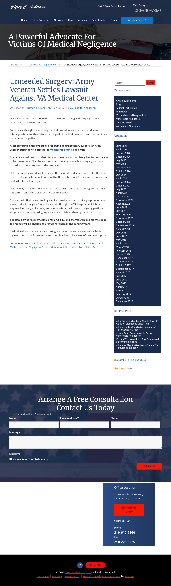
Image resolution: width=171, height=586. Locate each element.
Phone (114, 418)
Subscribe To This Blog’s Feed (131, 359)
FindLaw (129, 576)
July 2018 (121, 232)
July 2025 (121, 160)
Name (12, 418)
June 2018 (121, 236)
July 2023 (121, 189)
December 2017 (124, 258)
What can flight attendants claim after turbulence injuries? (137, 346)
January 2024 (123, 182)
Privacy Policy (72, 576)
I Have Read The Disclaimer (30, 459)
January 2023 (123, 196)
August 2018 (123, 229)
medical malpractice (62, 149)
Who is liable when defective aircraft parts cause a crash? (136, 328)
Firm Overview (41, 20)
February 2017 (123, 294)
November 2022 (124, 200)
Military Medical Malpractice (131, 115)
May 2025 (121, 164)
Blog (70, 20)
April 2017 (121, 287)
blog (118, 104)
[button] (168, 566)
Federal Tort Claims (126, 108)
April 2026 (121, 149)
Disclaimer (15, 453)
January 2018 (123, 254)
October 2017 (123, 265)
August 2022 (123, 204)
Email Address (69, 418)
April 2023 (121, 193)
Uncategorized (124, 122)
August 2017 (123, 272)
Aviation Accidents (126, 101)
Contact (114, 20)
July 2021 (121, 211)
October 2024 (123, 171)
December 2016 (124, 301)
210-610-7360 (148, 10)
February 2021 (123, 214)
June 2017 (121, 279)
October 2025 (123, 157)
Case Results (98, 20)
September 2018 (125, 225)
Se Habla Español (137, 20)
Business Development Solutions (102, 576)
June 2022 (121, 207)
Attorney (58, 20)
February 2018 (123, 251)
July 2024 (121, 175)
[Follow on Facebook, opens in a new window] (80, 565)
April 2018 (121, 243)
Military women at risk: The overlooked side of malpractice (137, 340)
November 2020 (124, 218)
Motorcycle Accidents (128, 119)
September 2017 (125, 269)
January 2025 (123, 167)
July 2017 (121, 276)
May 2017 (121, 283)
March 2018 (122, 247)
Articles (82, 20)
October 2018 (123, 222)
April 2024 (121, 178)
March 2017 (122, 290)
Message (14, 432)
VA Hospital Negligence (83, 107)
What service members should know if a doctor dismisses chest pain (137, 322)
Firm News (121, 111)
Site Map (57, 576)
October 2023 (123, 185)
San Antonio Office (129, 509)
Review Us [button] (95, 565)
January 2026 (123, 153)
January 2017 (123, 298)
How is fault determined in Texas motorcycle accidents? (134, 334)
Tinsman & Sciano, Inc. (38, 107)
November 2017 (124, 261)
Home (24, 20)
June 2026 (121, 146)
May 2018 (121, 240)
